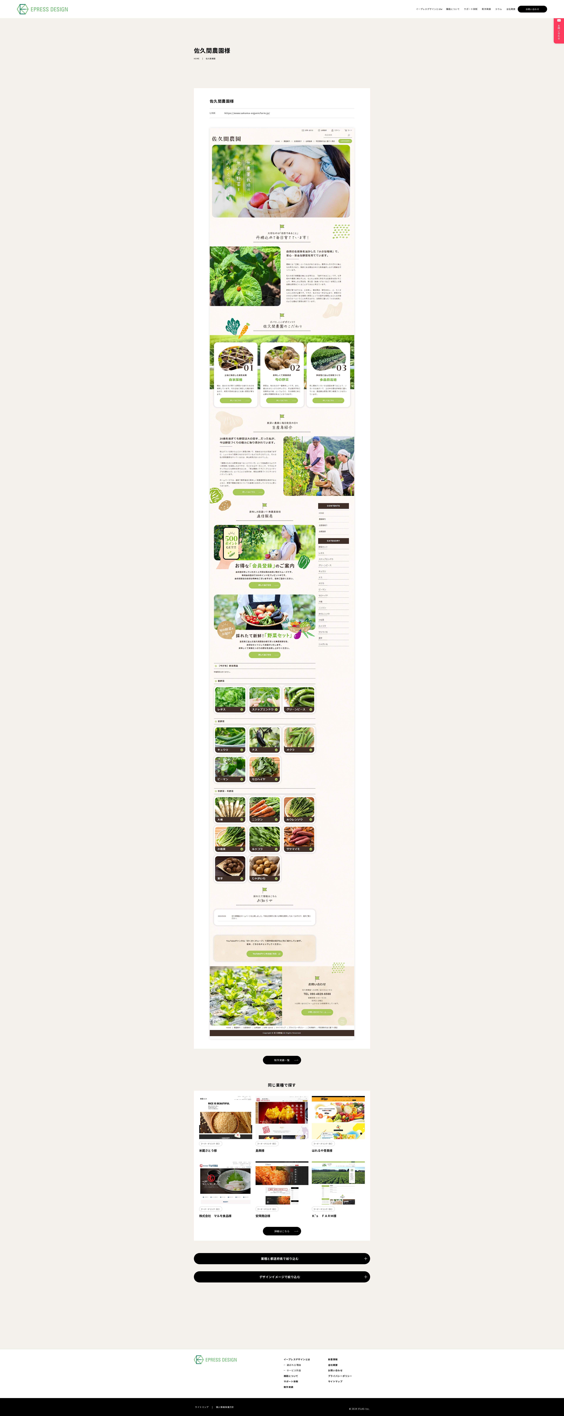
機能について (453, 9)
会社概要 (511, 9)
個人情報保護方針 (225, 1407)
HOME (197, 58)
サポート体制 (470, 9)
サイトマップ (335, 1381)
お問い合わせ (532, 9)
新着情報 (333, 1359)
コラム (498, 9)
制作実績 (486, 9)
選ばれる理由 (294, 1364)
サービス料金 (294, 1370)
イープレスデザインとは (428, 9)
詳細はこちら (282, 1231)
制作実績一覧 (282, 1060)
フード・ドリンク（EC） (211, 1143)
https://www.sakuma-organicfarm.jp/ (247, 113)
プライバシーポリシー (340, 1375)
